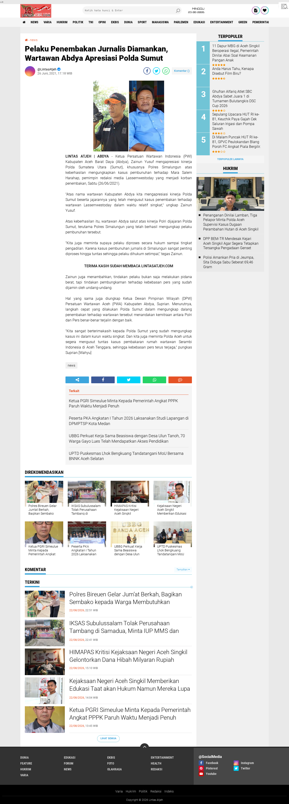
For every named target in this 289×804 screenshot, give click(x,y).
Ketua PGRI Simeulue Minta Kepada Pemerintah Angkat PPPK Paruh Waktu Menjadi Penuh (130, 713)
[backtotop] (144, 747)
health (156, 763)
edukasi (199, 22)
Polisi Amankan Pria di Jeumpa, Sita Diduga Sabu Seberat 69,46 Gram (228, 262)
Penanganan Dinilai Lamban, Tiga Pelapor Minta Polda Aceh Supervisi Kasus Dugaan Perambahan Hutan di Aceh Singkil (231, 222)
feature (26, 763)
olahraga (114, 769)
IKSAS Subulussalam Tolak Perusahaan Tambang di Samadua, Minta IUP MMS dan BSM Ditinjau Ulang (124, 631)
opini (102, 22)
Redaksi (155, 791)
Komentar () (182, 70)
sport (142, 22)
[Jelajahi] (284, 6)
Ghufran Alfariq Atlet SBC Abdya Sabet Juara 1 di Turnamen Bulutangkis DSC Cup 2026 (234, 98)
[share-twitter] (156, 70)
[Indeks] (255, 10)
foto (110, 763)
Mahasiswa (160, 22)
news (34, 22)
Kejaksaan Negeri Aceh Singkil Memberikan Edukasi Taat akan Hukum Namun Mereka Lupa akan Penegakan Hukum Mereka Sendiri (129, 689)
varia (47, 22)
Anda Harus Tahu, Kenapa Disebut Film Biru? (233, 71)
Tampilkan (182, 569)
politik (78, 22)
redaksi (156, 769)
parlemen (181, 22)
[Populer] (264, 10)
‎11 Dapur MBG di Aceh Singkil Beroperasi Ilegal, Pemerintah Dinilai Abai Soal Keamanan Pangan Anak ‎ (236, 53)
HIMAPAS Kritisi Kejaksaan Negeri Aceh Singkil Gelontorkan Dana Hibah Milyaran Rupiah (128, 656)
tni (91, 22)
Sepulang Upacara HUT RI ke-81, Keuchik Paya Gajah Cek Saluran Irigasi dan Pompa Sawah (235, 121)
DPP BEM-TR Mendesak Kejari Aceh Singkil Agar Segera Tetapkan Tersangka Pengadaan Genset (231, 243)
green (242, 22)
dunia (128, 22)
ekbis (115, 22)
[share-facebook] (147, 70)
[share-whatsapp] (166, 70)
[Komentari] (180, 379)
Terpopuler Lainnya (230, 159)
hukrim (62, 22)
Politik (143, 791)
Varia (119, 791)
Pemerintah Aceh (265, 22)
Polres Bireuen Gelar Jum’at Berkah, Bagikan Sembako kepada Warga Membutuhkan (125, 598)
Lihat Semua (108, 738)
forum (68, 763)
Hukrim (131, 791)
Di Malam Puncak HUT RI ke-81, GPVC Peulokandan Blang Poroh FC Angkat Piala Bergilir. (236, 142)
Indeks (169, 791)
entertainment (221, 22)
